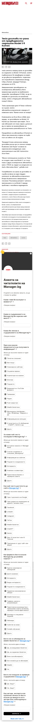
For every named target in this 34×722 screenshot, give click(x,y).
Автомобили (5, 32)
